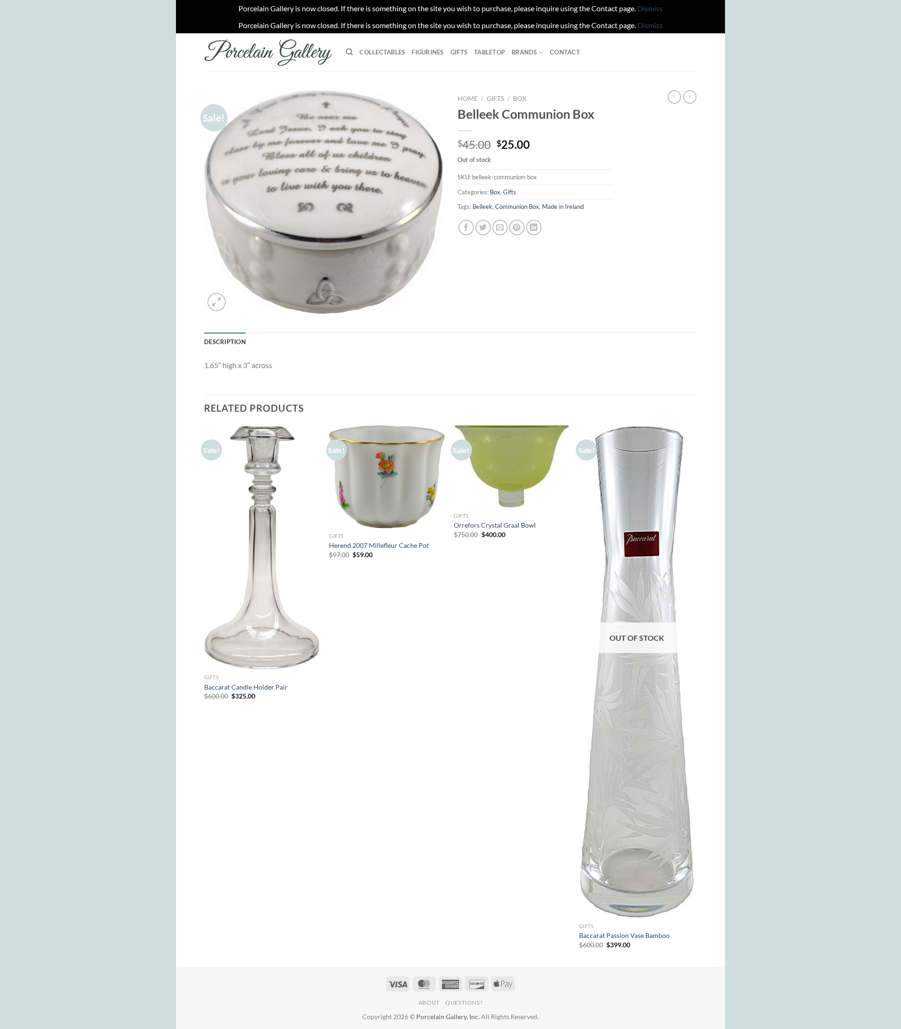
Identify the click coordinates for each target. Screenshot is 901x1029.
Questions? (463, 1002)
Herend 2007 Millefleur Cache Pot (379, 545)
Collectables (382, 52)
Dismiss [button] (650, 8)
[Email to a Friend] (500, 227)
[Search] (349, 52)
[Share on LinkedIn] (534, 227)
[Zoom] (216, 302)
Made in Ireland (563, 206)
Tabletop (489, 52)
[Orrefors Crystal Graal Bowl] (512, 466)
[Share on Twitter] (483, 227)
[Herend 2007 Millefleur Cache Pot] (387, 476)
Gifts (458, 52)
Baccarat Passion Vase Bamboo (624, 935)
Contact (565, 52)
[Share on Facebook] (466, 227)
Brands (524, 52)
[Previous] (205, 695)
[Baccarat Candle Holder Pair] (262, 547)
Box (520, 98)
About (429, 1002)
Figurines (427, 52)
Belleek (482, 206)
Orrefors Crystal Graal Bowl (495, 525)
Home (468, 98)
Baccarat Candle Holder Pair (246, 687)
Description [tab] (225, 342)
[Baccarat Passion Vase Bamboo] (637, 671)
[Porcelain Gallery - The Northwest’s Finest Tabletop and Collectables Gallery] (268, 52)
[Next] (694, 695)
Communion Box (517, 206)
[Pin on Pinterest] (517, 227)
